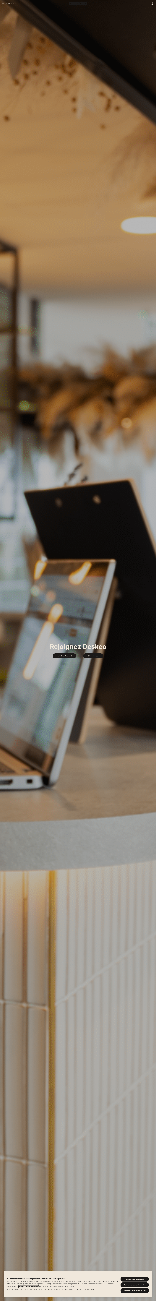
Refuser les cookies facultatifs (134, 1285)
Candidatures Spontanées (64, 656)
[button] (152, 3)
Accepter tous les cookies (135, 1279)
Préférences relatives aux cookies (134, 1291)
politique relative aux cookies (28, 1286)
